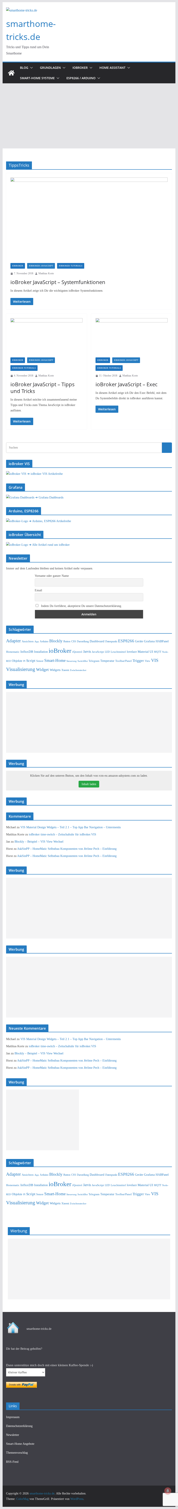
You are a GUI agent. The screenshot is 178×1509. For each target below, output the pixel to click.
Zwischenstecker (78, 670)
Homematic (13, 651)
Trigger (138, 661)
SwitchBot (82, 661)
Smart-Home (55, 660)
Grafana (149, 641)
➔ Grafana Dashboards (49, 497)
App (37, 641)
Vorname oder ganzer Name (52, 575)
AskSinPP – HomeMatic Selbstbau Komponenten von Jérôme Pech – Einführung (67, 848)
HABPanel (162, 641)
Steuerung (71, 661)
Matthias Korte (46, 273)
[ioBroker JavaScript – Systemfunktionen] (88, 220)
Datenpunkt (111, 641)
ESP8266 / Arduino (81, 78)
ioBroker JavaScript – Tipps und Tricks (42, 388)
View (147, 661)
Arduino (44, 641)
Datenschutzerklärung (19, 1426)
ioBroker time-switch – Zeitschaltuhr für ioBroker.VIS (62, 834)
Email (38, 590)
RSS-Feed (12, 1461)
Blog (24, 68)
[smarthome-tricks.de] (11, 73)
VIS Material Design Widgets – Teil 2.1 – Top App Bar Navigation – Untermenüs (70, 827)
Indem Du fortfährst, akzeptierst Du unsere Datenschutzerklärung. (81, 606)
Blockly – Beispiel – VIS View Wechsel (39, 841)
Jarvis (87, 652)
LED (107, 651)
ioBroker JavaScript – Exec (126, 384)
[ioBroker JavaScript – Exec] (132, 337)
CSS (73, 641)
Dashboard (97, 641)
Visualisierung (20, 669)
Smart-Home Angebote (20, 1443)
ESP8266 (126, 641)
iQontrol (77, 651)
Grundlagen (50, 68)
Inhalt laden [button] (89, 784)
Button (66, 641)
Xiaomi (65, 670)
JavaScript (98, 651)
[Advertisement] (89, 115)
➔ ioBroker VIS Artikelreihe (45, 473)
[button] (30, 68)
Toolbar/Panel (123, 660)
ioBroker (80, 68)
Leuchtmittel (118, 651)
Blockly (56, 641)
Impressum (13, 1417)
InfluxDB (26, 651)
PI (24, 661)
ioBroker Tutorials (70, 266)
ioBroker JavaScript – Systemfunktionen (57, 282)
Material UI (145, 651)
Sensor (39, 660)
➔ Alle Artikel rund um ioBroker (49, 544)
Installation (41, 651)
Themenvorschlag (17, 1452)
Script (30, 661)
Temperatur (107, 660)
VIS (154, 660)
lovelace (132, 651)
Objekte (17, 660)
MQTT (157, 651)
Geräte (139, 641)
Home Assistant (112, 68)
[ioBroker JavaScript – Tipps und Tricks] (46, 337)
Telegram (94, 660)
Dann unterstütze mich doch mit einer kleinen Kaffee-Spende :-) (49, 1365)
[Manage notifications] (167, 1490)
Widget (42, 669)
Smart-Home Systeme (37, 78)
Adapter (13, 640)
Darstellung (83, 641)
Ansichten (28, 641)
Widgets (55, 670)
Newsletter (12, 1435)
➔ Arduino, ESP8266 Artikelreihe (50, 521)
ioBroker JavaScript (41, 266)
